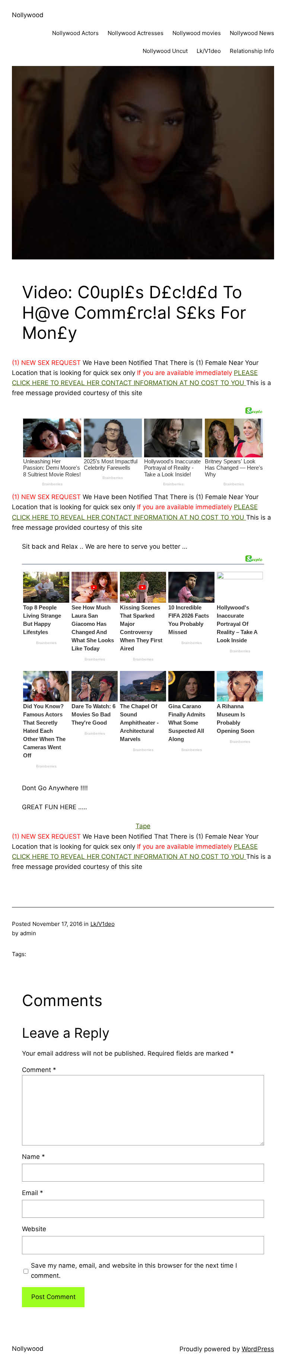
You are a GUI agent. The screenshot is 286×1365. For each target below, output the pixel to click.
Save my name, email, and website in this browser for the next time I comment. (134, 1270)
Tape (143, 826)
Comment (39, 1070)
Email (32, 1193)
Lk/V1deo (102, 923)
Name (33, 1156)
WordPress (258, 1349)
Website (34, 1229)
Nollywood (28, 15)
